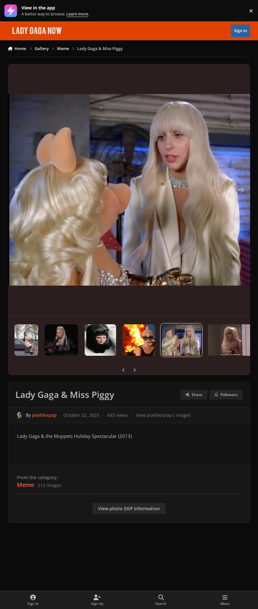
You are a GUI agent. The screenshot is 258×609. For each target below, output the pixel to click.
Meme (25, 485)
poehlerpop (44, 415)
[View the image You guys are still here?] (231, 340)
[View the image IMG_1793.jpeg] (26, 340)
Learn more (12, 11)
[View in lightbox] (129, 190)
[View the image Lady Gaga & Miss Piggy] (181, 340)
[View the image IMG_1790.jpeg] (61, 340)
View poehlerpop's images (163, 415)
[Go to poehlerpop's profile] (18, 415)
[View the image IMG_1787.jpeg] (139, 340)
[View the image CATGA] (100, 340)
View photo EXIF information (129, 508)
